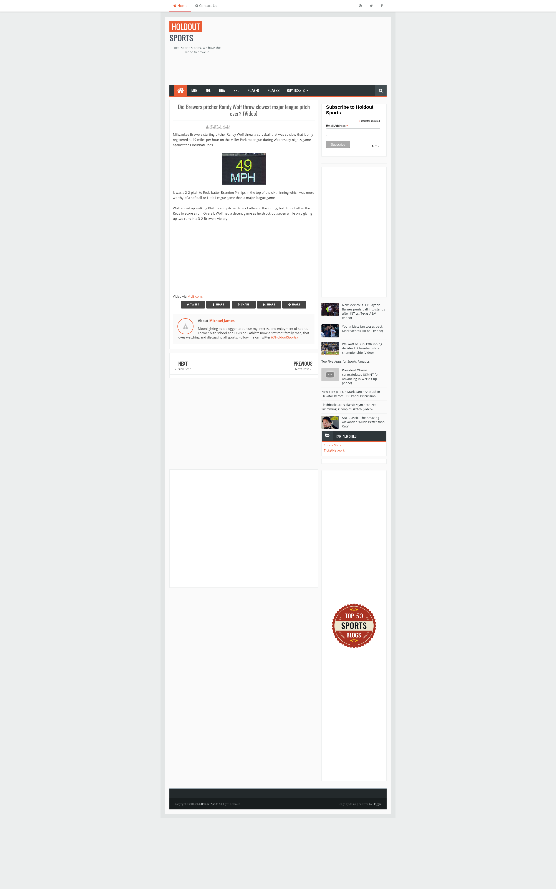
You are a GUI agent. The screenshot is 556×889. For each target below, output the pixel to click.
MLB (194, 90)
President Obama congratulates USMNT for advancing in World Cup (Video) (360, 376)
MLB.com (194, 296)
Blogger (377, 804)
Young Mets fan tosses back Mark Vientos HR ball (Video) (362, 328)
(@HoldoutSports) (284, 337)
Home (182, 5)
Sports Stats (332, 445)
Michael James (222, 320)
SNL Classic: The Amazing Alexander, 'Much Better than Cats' (363, 422)
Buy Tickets (296, 90)
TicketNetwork (334, 450)
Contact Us (207, 5)
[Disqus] (244, 528)
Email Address (337, 126)
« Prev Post (183, 369)
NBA (222, 90)
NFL (208, 90)
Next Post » (303, 369)
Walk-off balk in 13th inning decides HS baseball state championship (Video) (362, 348)
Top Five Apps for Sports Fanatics (345, 361)
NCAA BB (274, 90)
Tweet (194, 304)
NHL (236, 90)
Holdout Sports (209, 804)
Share (219, 304)
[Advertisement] (307, 51)
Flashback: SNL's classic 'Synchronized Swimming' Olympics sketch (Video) (349, 407)
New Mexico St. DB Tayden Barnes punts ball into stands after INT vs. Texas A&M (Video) (363, 311)
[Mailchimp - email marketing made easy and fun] (373, 145)
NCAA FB (253, 90)
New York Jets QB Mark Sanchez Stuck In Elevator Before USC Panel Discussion (350, 394)
